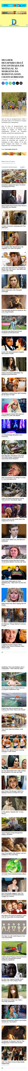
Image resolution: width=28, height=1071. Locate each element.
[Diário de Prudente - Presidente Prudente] (14, 22)
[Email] (17, 83)
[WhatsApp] (10, 83)
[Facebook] (3, 83)
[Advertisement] (14, 43)
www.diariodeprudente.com (8, 163)
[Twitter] (6, 83)
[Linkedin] (13, 83)
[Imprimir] (21, 83)
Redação (5, 79)
